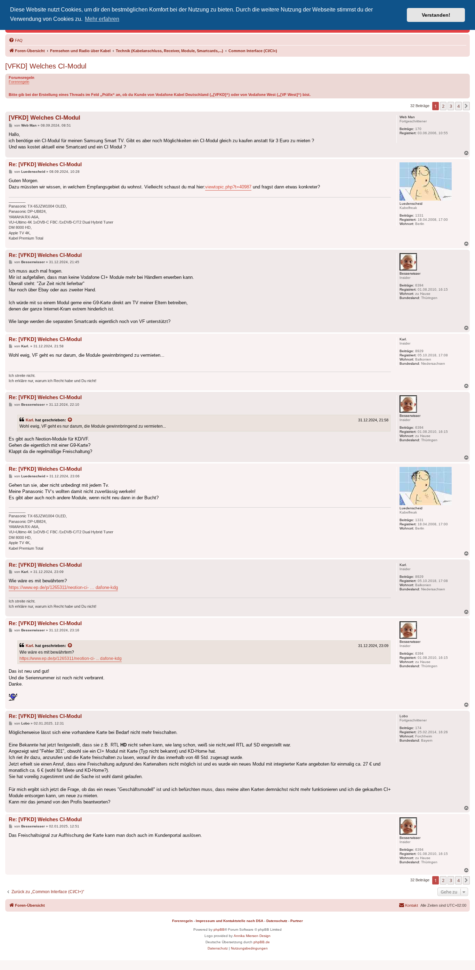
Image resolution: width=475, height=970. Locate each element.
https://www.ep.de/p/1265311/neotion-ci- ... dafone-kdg (63, 587)
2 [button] (443, 106)
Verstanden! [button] (436, 15)
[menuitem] (16, 40)
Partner (296, 921)
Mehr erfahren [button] (102, 19)
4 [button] (458, 106)
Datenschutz (276, 921)
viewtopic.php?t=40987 (228, 186)
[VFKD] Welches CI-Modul (45, 66)
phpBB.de (261, 942)
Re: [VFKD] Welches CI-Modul (45, 164)
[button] (466, 106)
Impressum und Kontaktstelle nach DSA (229, 921)
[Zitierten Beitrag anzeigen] (70, 420)
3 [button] (451, 106)
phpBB (219, 929)
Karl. (30, 420)
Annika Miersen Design (252, 936)
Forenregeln (19, 82)
